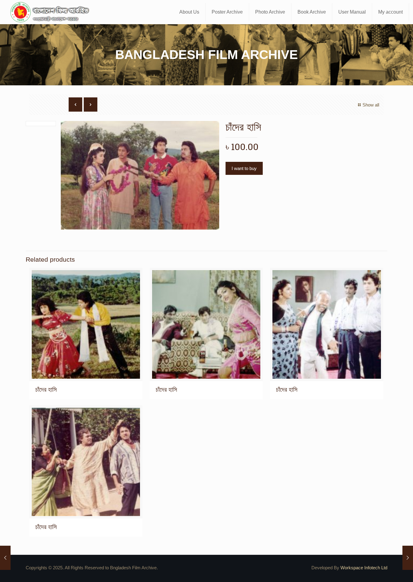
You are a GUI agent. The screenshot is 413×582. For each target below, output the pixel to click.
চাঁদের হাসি (46, 389)
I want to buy (244, 168)
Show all (371, 104)
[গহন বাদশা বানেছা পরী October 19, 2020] (407, 558)
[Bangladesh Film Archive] (51, 12)
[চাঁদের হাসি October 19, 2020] (5, 558)
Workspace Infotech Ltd (363, 567)
